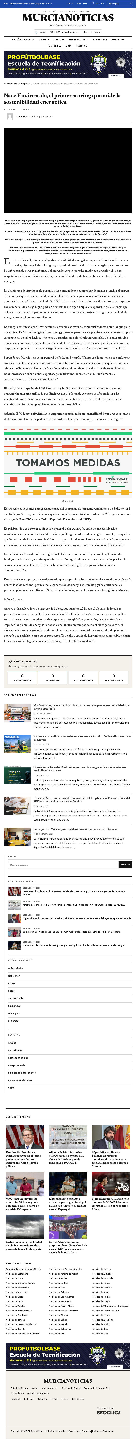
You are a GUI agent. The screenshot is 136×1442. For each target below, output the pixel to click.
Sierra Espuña (15, 998)
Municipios (14, 1013)
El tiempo (13, 1021)
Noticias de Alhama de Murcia (63, 1273)
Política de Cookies (57, 1431)
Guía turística (15, 968)
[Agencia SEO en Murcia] (109, 1410)
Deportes (55, 45)
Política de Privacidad (103, 1431)
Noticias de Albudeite (102, 1319)
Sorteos (82, 3)
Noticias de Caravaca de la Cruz (21, 1324)
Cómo (11, 1088)
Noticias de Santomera (60, 1301)
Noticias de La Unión (59, 1283)
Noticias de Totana (15, 1319)
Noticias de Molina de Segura (20, 1283)
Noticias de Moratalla (102, 1278)
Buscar (99, 3)
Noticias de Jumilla (15, 1329)
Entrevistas (99, 39)
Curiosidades (15, 1050)
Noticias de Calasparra (60, 1329)
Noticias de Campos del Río (105, 1310)
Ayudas (12, 1043)
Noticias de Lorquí (101, 1283)
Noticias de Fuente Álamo (61, 1306)
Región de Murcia (23, 39)
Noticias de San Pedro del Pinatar (22, 1333)
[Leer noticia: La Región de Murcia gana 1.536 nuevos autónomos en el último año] (17, 837)
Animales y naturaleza (20, 1080)
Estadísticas (78, 1399)
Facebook (16, 1399)
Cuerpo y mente (16, 1065)
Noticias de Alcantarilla (17, 1287)
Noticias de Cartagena (17, 1273)
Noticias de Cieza (14, 1296)
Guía (70, 3)
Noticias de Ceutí (57, 1333)
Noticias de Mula (57, 1287)
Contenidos (22, 116)
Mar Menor (14, 976)
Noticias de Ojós (100, 1333)
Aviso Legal (74, 1431)
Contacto (86, 1431)
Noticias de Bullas (58, 1319)
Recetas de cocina (18, 1058)
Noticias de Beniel (58, 1324)
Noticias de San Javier (17, 1315)
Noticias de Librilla (101, 1296)
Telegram (42, 1399)
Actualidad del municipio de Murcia (23, 1269)
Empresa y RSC (78, 39)
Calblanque (14, 1006)
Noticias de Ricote (101, 1315)
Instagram (29, 1399)
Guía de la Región (19, 1388)
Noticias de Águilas (15, 1306)
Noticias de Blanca (101, 1292)
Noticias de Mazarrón (16, 1292)
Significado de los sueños (22, 1073)
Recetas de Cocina (71, 1388)
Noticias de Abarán (58, 1315)
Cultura (59, 39)
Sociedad (118, 39)
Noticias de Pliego (101, 1301)
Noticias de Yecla (14, 1301)
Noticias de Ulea (100, 1329)
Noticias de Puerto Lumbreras (63, 1310)
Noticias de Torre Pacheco (19, 1310)
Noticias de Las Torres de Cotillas (65, 1269)
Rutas (11, 991)
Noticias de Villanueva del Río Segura (110, 1306)
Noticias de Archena (58, 1278)
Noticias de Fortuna (101, 1269)
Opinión (44, 39)
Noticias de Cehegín (59, 1292)
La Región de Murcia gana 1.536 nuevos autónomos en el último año (76, 829)
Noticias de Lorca (14, 1278)
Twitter (65, 1399)
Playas (11, 983)
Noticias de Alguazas (102, 1273)
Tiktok (54, 1399)
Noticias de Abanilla (102, 1287)
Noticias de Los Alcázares (61, 1296)
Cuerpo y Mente (50, 1388)
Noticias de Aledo (100, 1324)
